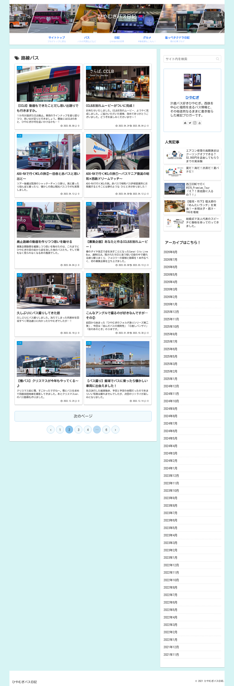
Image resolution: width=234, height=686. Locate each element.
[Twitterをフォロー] (190, 123)
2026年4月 (170, 281)
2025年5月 (170, 356)
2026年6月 (170, 266)
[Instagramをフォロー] (195, 123)
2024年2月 (170, 460)
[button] (218, 59)
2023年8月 (170, 505)
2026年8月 (170, 252)
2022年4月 (170, 617)
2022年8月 (170, 587)
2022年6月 (170, 602)
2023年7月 (170, 512)
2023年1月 (170, 557)
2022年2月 (170, 632)
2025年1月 (170, 378)
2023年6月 (170, 520)
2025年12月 (171, 311)
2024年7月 (170, 423)
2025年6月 (170, 349)
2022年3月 (170, 624)
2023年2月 (170, 550)
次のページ (83, 416)
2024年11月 (171, 393)
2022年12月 (171, 565)
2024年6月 (170, 430)
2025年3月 (170, 363)
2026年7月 (170, 259)
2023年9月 (170, 497)
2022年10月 (171, 580)
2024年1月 (170, 468)
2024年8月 (170, 416)
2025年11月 (171, 319)
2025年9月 (170, 334)
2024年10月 (171, 401)
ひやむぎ (192, 97)
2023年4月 (170, 535)
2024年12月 (171, 386)
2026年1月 (170, 304)
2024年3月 (170, 453)
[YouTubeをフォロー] (200, 123)
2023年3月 (170, 542)
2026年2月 (170, 296)
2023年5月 (170, 527)
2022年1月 (170, 639)
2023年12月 (171, 475)
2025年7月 (170, 341)
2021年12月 (171, 647)
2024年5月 (170, 438)
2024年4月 (170, 445)
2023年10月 (171, 490)
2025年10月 (171, 326)
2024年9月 (170, 408)
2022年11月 (171, 572)
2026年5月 (170, 274)
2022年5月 (170, 609)
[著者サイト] (185, 123)
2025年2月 (170, 371)
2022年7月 (170, 594)
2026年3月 (170, 289)
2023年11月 (171, 483)
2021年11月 (171, 654)
